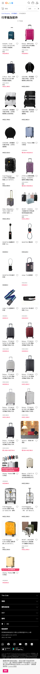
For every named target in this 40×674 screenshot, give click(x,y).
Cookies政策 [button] (12, 666)
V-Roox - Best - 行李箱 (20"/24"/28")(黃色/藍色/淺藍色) (8, 78)
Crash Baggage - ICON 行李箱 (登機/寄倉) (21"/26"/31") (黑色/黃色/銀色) (8, 542)
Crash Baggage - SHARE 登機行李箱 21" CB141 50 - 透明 (8, 509)
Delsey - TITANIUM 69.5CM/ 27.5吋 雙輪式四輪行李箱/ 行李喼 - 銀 (8, 409)
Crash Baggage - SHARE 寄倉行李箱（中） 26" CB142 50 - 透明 (28, 509)
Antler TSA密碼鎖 (27, 275)
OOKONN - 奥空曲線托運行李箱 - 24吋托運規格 (28, 112)
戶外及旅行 (14, 13)
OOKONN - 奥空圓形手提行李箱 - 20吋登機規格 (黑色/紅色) (28, 78)
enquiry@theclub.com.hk (9, 635)
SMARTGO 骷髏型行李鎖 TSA (8, 243)
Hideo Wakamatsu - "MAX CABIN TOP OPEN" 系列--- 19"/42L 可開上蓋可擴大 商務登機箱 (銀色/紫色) (8, 211)
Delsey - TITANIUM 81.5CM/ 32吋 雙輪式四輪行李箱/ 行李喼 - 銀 (28, 409)
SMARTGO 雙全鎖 (27, 242)
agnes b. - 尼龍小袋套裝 (27, 441)
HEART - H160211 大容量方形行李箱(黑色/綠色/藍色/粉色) (28, 211)
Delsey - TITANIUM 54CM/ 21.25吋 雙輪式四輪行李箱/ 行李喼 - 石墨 (8, 343)
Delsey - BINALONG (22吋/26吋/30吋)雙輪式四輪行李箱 (28, 45)
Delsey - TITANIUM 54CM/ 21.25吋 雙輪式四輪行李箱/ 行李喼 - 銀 (8, 376)
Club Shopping (5, 13)
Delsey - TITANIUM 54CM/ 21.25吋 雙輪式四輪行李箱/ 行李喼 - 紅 (28, 343)
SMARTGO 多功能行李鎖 (8, 276)
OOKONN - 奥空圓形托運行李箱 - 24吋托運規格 (8, 145)
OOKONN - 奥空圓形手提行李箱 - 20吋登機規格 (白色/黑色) (8, 112)
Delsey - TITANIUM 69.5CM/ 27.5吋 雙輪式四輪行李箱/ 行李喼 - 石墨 (28, 376)
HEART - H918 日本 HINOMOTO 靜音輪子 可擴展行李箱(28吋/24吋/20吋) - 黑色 (28, 542)
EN (8, 624)
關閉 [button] (5, 671)
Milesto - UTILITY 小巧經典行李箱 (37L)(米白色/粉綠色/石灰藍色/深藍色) (28, 475)
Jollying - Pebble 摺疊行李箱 (28, 144)
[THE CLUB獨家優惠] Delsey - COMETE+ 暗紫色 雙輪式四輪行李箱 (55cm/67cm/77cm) (28, 178)
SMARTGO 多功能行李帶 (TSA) (28, 309)
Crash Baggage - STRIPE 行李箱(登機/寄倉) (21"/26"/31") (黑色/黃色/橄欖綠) (8, 178)
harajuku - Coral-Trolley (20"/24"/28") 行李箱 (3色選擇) (8, 45)
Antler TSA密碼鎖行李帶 (8, 309)
